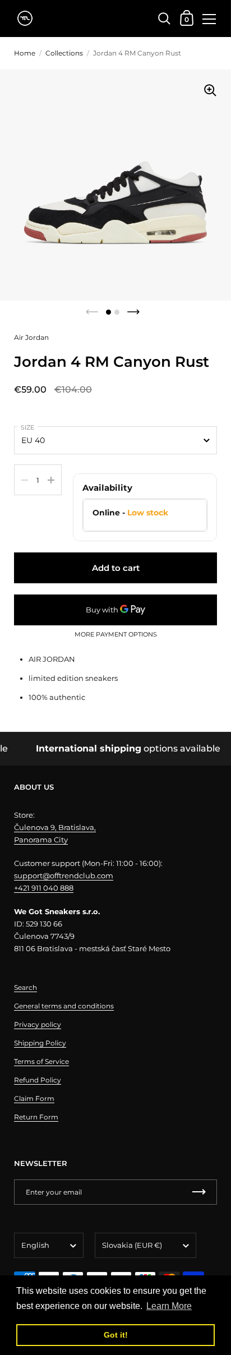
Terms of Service (41, 1061)
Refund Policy (37, 1080)
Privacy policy (37, 1024)
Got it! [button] (116, 1334)
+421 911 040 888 (43, 887)
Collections (64, 53)
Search (25, 987)
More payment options (116, 635)
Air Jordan (31, 337)
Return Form (36, 1117)
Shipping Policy (40, 1043)
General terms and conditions (64, 1006)
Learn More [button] (169, 1306)
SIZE (27, 427)
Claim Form (34, 1098)
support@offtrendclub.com (63, 875)
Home (24, 53)
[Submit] (199, 1192)
